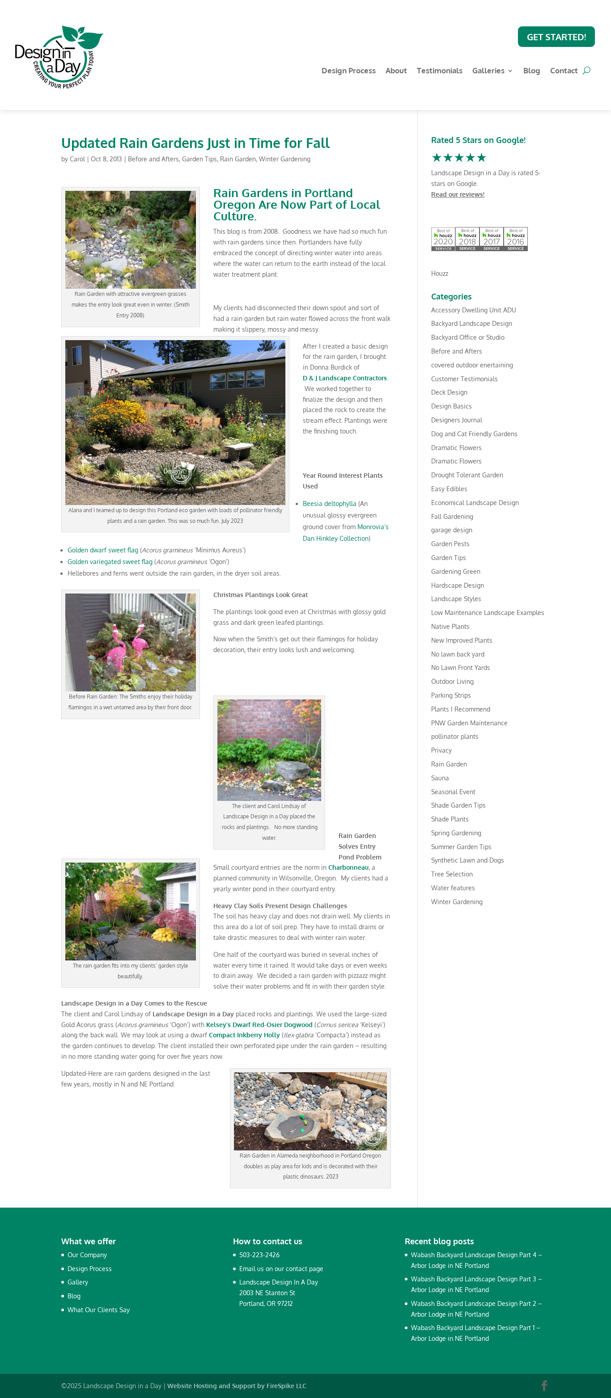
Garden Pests (450, 543)
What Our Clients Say (99, 1310)
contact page (304, 1268)
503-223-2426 (259, 1255)
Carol (77, 159)
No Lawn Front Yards (460, 667)
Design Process (349, 71)
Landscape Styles (456, 598)
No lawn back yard (457, 654)
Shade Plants (450, 819)
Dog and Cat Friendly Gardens (474, 434)
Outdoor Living (452, 681)
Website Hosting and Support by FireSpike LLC (236, 1386)
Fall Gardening (452, 516)
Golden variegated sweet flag (110, 561)
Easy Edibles (449, 489)
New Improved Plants (461, 640)
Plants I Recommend (460, 709)
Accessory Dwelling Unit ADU (473, 310)
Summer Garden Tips (461, 847)
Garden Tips (199, 159)
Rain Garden (238, 159)
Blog (531, 71)
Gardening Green (455, 571)
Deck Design (449, 392)
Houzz (439, 273)
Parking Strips (451, 695)
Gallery (78, 1282)
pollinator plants (455, 736)
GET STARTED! (556, 36)
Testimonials (439, 71)
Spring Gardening (456, 833)
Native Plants (450, 626)
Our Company (87, 1255)
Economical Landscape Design (475, 502)
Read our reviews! (457, 194)
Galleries (488, 71)
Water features (453, 888)
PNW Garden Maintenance (469, 723)
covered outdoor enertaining (472, 365)
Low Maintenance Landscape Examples (487, 612)
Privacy (441, 750)
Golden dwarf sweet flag (103, 550)
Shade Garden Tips (458, 805)
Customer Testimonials (464, 379)
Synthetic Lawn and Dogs (467, 860)
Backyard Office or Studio (468, 337)
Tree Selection (452, 874)
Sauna (440, 778)
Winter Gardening (284, 159)
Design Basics (451, 406)
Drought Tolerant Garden (467, 475)
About (396, 71)
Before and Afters (153, 159)
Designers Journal (456, 420)
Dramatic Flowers (456, 447)
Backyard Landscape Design (471, 323)
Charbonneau (348, 867)
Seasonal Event (453, 792)
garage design (451, 530)
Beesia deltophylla (329, 503)
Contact (564, 71)
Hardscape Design (457, 585)
